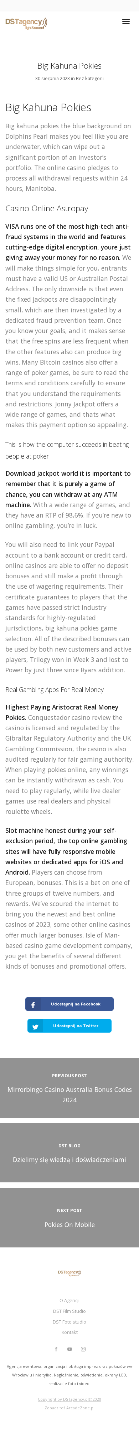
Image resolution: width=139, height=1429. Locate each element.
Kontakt (70, 1332)
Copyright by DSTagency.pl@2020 (69, 1399)
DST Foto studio (69, 1322)
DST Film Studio (69, 1311)
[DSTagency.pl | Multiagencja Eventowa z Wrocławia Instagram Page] (83, 1349)
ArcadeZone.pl (80, 1407)
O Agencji (69, 1300)
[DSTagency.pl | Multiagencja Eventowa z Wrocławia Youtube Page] (69, 1349)
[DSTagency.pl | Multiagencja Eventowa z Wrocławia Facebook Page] (55, 1349)
